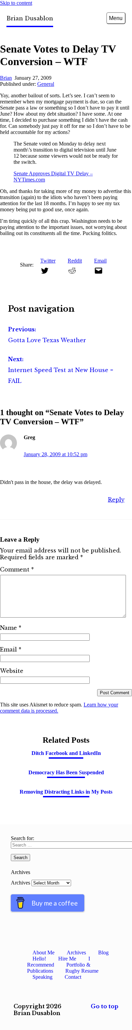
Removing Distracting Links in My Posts (66, 792)
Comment (17, 569)
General (45, 84)
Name (10, 627)
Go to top (104, 1006)
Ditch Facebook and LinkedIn (66, 753)
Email (10, 649)
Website (11, 670)
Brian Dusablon (29, 18)
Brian (6, 78)
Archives (20, 883)
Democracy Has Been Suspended (66, 772)
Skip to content (16, 3)
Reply (116, 499)
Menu (116, 18)
